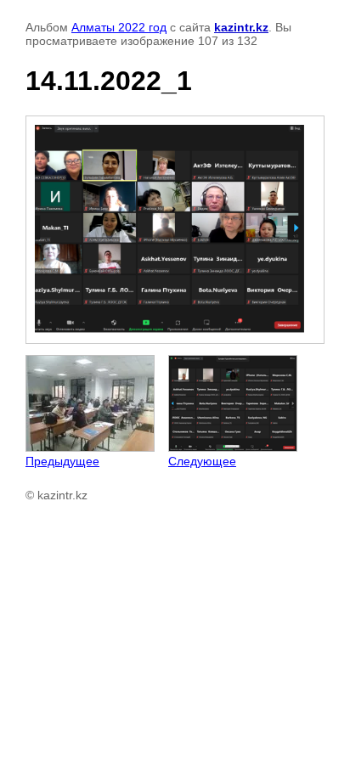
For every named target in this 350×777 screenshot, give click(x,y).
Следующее (202, 461)
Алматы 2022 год (119, 27)
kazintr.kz (241, 27)
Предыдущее (62, 461)
